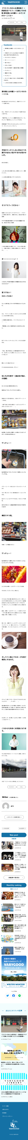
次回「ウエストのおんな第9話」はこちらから (12, 781)
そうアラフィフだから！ (10, 57)
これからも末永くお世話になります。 (14, 82)
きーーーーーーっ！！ (10, 60)
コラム (21, 22)
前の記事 (6, 828)
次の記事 (21, 828)
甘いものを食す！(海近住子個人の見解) (14, 68)
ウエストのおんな (12, 22)
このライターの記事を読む (13, 817)
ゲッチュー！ (8, 70)
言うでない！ (8, 62)
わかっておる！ (8, 65)
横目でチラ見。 (8, 73)
